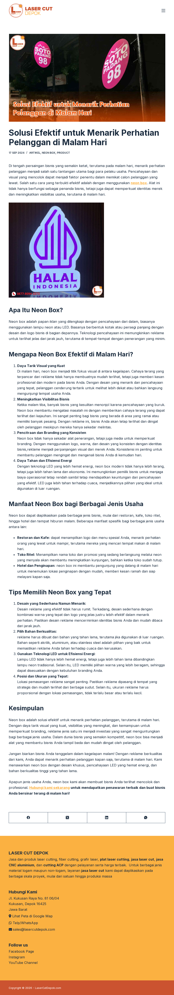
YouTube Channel (23, 962)
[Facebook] (28, 817)
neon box (139, 183)
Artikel (34, 152)
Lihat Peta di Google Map (32, 916)
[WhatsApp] (145, 817)
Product (63, 152)
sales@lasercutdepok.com (34, 929)
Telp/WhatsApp (25, 923)
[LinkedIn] (106, 817)
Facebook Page (21, 951)
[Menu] (163, 10)
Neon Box (48, 152)
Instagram (17, 957)
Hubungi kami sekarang (49, 787)
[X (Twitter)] (67, 817)
